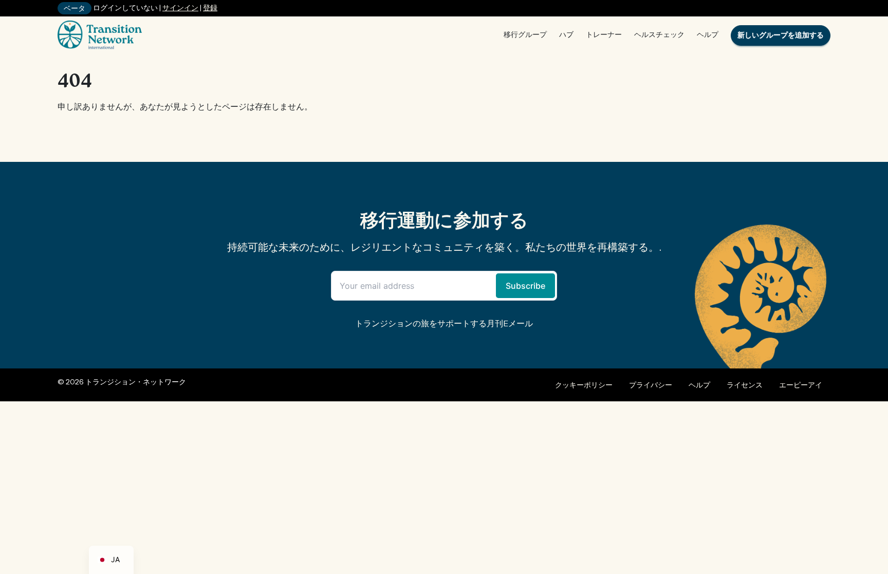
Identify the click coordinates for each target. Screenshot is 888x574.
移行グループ (525, 34)
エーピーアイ (800, 385)
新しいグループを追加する (780, 35)
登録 (210, 7)
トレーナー (604, 34)
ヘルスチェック (659, 34)
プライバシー (650, 385)
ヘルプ (707, 34)
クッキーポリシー (584, 385)
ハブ (566, 34)
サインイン (180, 7)
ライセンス (745, 385)
